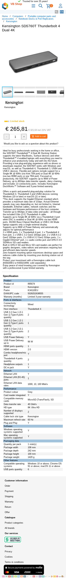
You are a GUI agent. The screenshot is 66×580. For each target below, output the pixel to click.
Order (7, 486)
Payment (9, 491)
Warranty (9, 501)
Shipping (9, 496)
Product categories (14, 522)
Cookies (9, 557)
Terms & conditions (14, 562)
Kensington (11, 21)
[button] (61, 38)
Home (5, 16)
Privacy (8, 551)
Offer (7, 512)
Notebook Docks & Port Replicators (36, 19)
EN (61, 12)
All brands (10, 528)
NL (56, 12)
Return (8, 507)
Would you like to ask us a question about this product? (31, 143)
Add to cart (40, 136)
